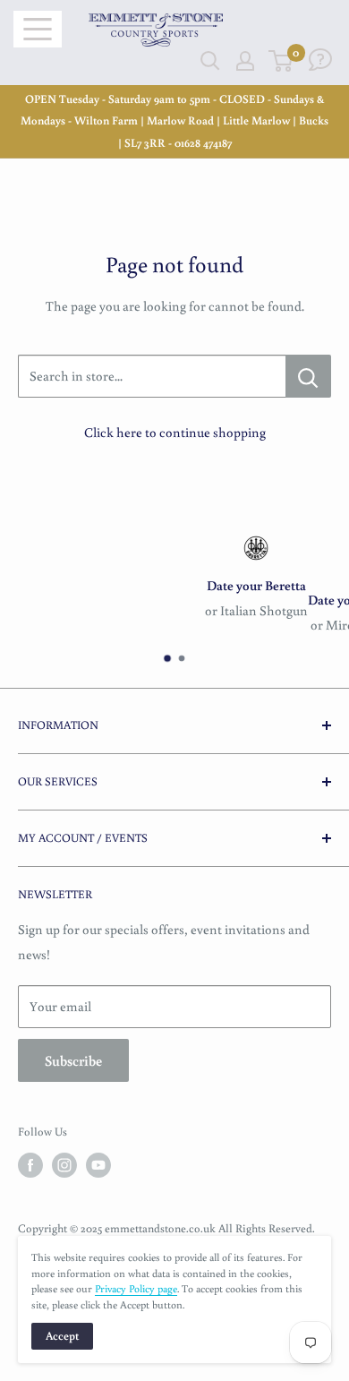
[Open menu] (37, 29)
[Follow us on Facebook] (30, 1165)
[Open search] (210, 61)
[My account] (245, 61)
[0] (281, 61)
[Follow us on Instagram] (64, 1165)
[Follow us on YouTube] (98, 1165)
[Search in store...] (308, 376)
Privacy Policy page (136, 1288)
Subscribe (73, 1060)
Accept (62, 1335)
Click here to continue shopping (175, 432)
